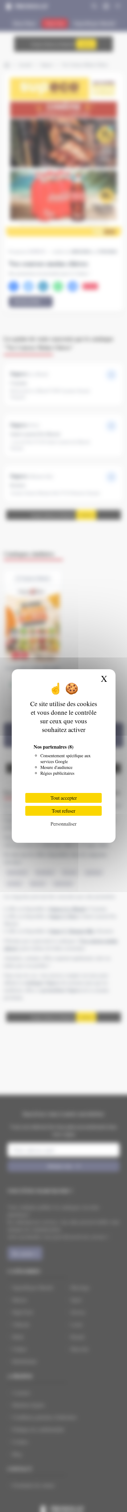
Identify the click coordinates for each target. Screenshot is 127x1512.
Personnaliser (63, 823)
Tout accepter (64, 797)
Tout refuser (63, 810)
